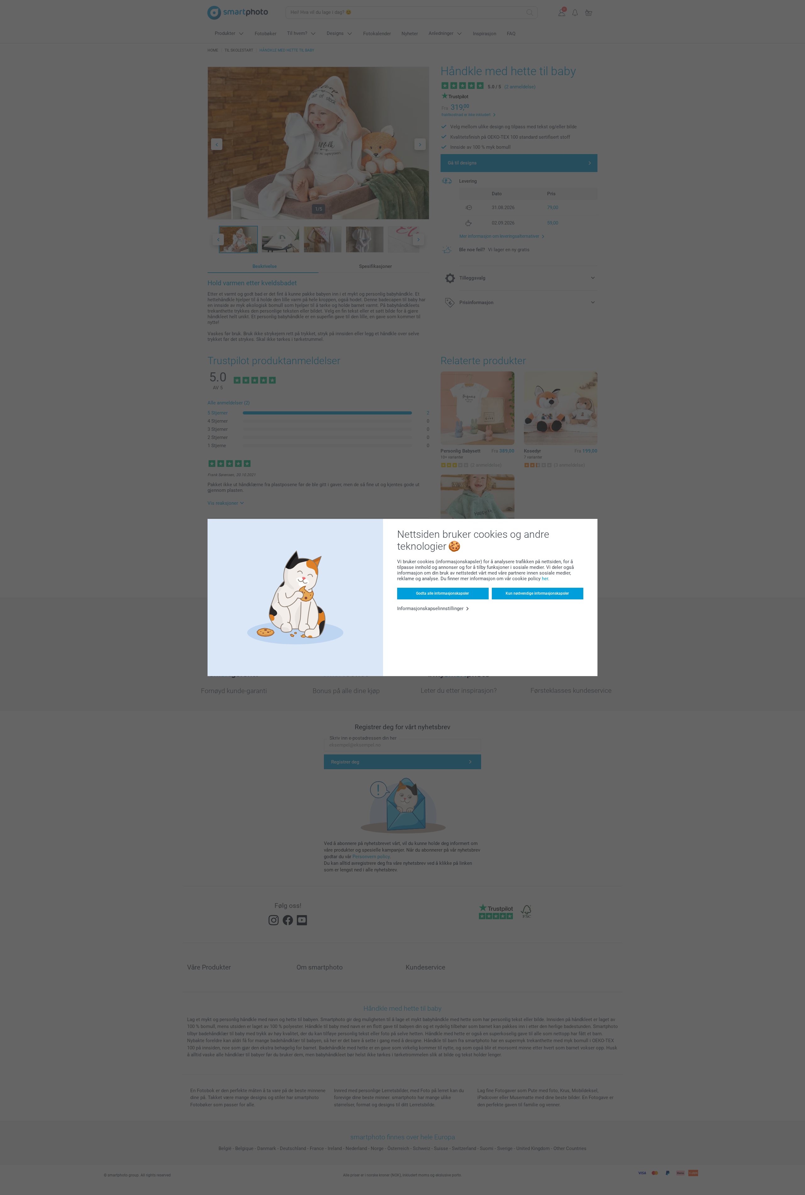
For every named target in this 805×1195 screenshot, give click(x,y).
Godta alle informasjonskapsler (442, 593)
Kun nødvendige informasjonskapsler (537, 593)
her (545, 578)
